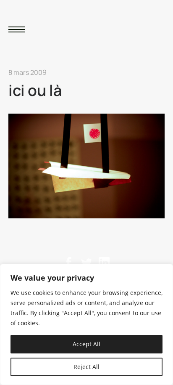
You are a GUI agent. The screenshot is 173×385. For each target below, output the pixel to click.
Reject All (86, 367)
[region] (86, 324)
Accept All (86, 344)
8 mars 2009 (27, 72)
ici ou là (35, 90)
